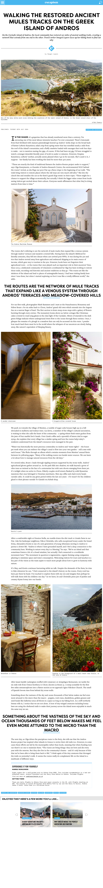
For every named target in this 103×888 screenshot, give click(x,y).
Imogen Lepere (52, 54)
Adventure (48, 792)
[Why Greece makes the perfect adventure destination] (68, 814)
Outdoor (34, 792)
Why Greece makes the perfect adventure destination (66, 823)
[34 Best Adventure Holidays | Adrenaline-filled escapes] (35, 814)
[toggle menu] (2, 2)
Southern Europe (24, 792)
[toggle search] (100, 2)
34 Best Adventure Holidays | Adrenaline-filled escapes (33, 823)
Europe (57, 818)
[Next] (85, 814)
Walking (41, 792)
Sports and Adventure (93, 129)
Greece (56, 792)
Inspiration (27, 818)
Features (63, 792)
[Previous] (17, 814)
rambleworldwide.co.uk (34, 776)
